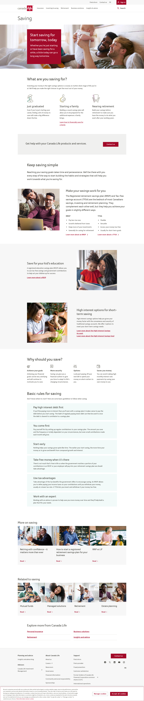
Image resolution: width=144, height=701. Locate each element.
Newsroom (49, 667)
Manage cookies (100, 694)
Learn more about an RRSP (76, 234)
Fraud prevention (79, 667)
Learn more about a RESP (36, 277)
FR (110, 2)
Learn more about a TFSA (107, 234)
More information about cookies (25, 699)
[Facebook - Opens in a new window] (105, 662)
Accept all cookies (119, 694)
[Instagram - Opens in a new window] (124, 662)
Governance (50, 671)
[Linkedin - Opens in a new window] (114, 662)
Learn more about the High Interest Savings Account (93, 332)
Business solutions (77, 8)
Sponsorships (50, 683)
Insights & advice (92, 8)
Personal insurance (35, 631)
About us (49, 659)
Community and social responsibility (58, 679)
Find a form (93, 2)
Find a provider (78, 663)
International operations (82, 684)
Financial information (53, 675)
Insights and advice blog (26, 659)
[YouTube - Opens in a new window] (119, 662)
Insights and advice (82, 637)
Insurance (40, 8)
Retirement (65, 8)
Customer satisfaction (81, 671)
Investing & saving (52, 8)
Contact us (103, 2)
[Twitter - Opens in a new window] (109, 662)
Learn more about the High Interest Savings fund (95, 336)
